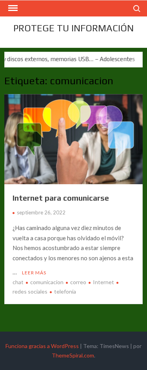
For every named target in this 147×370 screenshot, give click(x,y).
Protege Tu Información (73, 28)
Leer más (34, 273)
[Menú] (12, 8)
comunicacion (47, 282)
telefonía (65, 291)
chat (18, 282)
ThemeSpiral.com (73, 355)
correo (78, 282)
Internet (103, 282)
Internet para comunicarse (61, 197)
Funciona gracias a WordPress (42, 346)
